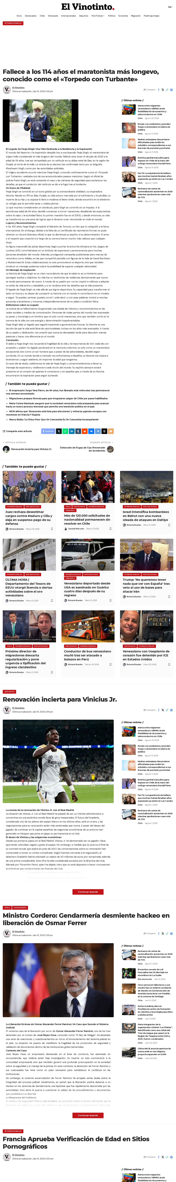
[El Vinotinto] (88, 7)
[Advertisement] (88, 46)
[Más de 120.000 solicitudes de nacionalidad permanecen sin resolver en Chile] (88, 487)
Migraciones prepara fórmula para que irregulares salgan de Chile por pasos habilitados (58, 398)
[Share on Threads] (104, 431)
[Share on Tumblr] (78, 431)
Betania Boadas (16, 529)
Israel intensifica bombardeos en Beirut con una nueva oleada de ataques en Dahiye (146, 516)
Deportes (9, 692)
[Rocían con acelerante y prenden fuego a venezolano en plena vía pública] (129, 128)
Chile (140, 118)
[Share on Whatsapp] (65, 431)
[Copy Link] (167, 90)
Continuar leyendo (88, 891)
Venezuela (70, 510)
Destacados (79, 507)
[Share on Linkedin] (72, 431)
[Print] (171, 90)
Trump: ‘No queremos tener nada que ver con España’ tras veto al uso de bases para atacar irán (146, 585)
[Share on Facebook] (158, 90)
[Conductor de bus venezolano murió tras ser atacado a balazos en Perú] (88, 626)
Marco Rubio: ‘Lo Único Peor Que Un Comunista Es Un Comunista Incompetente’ (54, 419)
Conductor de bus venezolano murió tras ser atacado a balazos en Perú (87, 655)
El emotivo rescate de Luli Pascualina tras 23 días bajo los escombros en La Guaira (153, 972)
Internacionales (13, 23)
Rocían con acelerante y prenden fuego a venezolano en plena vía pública (154, 127)
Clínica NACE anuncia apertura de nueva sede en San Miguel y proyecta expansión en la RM (154, 1051)
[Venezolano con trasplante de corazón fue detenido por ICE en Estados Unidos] (146, 626)
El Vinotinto (18, 87)
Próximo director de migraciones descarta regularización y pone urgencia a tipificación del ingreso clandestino (25, 659)
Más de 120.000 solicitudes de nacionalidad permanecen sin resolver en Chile (87, 519)
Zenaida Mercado (76, 529)
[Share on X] (163, 90)
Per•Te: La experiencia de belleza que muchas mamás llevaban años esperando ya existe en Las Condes (155, 176)
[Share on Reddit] (85, 431)
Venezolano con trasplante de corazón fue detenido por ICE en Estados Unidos (146, 655)
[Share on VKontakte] (91, 431)
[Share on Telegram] (98, 431)
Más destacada (32, 507)
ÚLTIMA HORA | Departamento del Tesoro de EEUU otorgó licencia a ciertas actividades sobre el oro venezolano (28, 587)
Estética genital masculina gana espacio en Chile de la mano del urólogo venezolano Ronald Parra (154, 161)
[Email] (111, 431)
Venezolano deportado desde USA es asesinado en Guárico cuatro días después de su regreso (87, 589)
